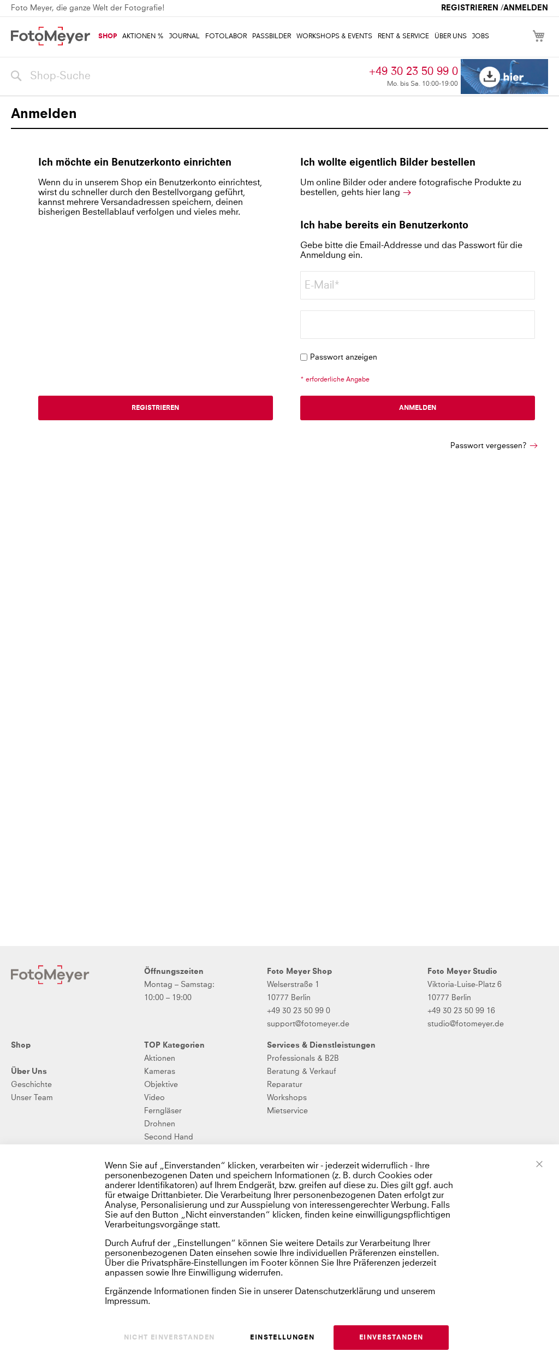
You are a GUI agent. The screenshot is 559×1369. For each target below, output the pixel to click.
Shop (21, 1045)
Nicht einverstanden (169, 1338)
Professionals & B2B (303, 1058)
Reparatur (284, 1085)
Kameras (159, 1072)
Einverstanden (391, 1338)
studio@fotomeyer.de (465, 1024)
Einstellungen (282, 1338)
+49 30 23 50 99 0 (413, 71)
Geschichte (31, 1085)
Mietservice (287, 1111)
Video (154, 1098)
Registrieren (469, 8)
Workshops (287, 1098)
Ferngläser (163, 1111)
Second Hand (168, 1137)
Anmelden (525, 8)
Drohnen (159, 1124)
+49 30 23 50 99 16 (461, 1011)
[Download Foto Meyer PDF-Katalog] (504, 77)
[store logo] (50, 36)
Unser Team (32, 1098)
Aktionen (159, 1058)
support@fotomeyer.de (308, 1024)
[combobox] (187, 76)
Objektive (161, 1085)
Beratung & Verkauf (301, 1072)
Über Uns (29, 1072)
